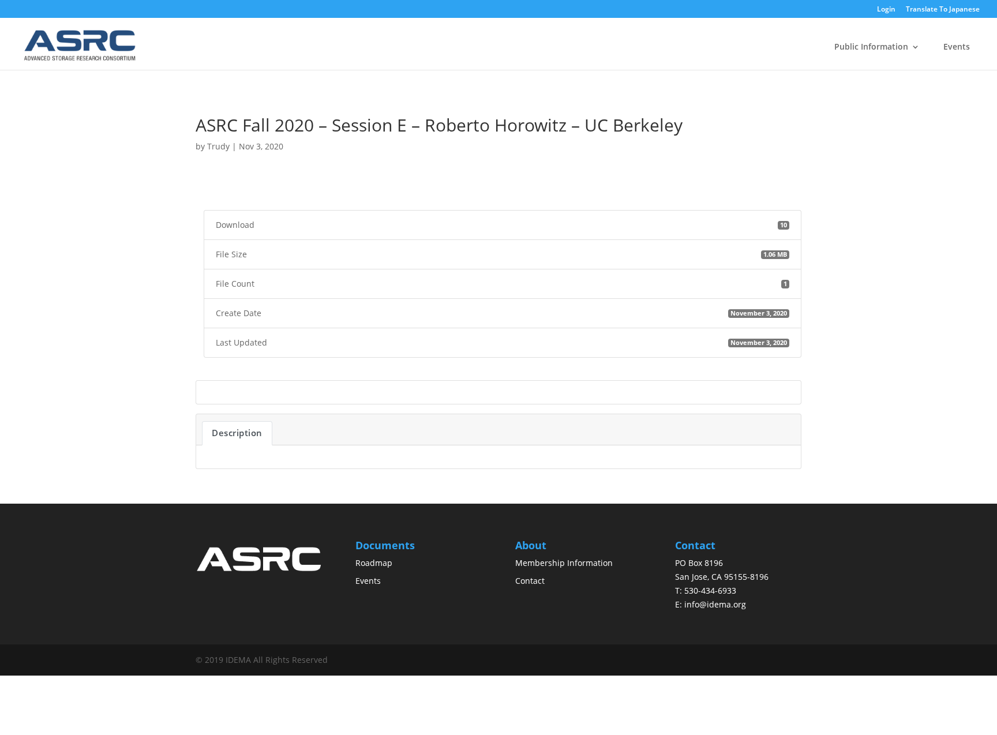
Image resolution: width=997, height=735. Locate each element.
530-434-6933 (710, 590)
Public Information (871, 46)
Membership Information (564, 562)
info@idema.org (715, 604)
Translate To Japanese (943, 9)
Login (886, 10)
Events (956, 46)
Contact (530, 580)
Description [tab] (237, 432)
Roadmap (373, 562)
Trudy (218, 146)
